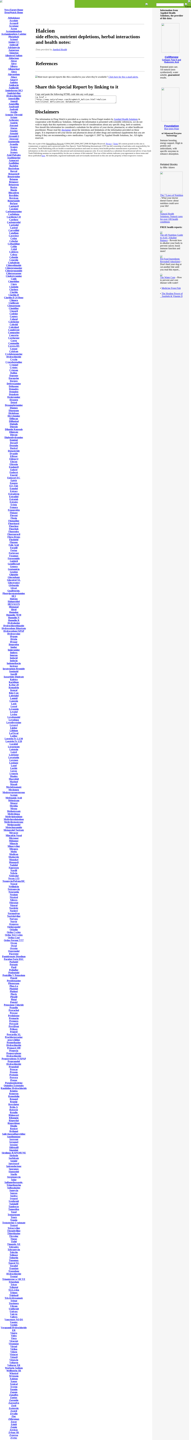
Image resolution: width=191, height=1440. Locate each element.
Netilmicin (14, 886)
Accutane (14, 26)
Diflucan (13, 418)
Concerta (14, 335)
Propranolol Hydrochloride (13, 1062)
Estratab (13, 499)
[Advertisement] (90, 16)
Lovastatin (13, 757)
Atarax (13, 128)
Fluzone (14, 542)
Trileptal (13, 1287)
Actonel (14, 39)
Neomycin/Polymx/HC (14, 881)
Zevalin (14, 1413)
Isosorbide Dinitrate (14, 676)
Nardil (13, 870)
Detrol (14, 402)
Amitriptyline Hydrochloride (13, 94)
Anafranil (14, 106)
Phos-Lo (14, 986)
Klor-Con (14, 693)
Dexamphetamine (14, 405)
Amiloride (14, 88)
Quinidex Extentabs (14, 1085)
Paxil (13, 967)
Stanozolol (14, 1171)
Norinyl (14, 910)
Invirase (14, 666)
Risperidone (14, 1123)
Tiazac (13, 1239)
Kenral (13, 690)
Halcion (14, 598)
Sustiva (13, 1196)
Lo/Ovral (13, 733)
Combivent (13, 330)
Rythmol (13, 1131)
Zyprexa (13, 1435)
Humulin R (13, 620)
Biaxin (13, 190)
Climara (14, 300)
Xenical (14, 1384)
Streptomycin (14, 1177)
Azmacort (14, 160)
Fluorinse (14, 526)
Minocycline (14, 846)
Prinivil (13, 1031)
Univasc (14, 1311)
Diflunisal (14, 421)
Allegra (13, 66)
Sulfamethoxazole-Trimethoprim (13, 1183)
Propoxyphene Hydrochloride (13, 1054)
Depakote (14, 394)
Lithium (14, 730)
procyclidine (14, 1040)
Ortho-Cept (14, 937)
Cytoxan (13, 370)
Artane (13, 117)
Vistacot (14, 1354)
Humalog (13, 612)
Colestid (14, 324)
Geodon (14, 572)
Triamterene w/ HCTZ (13, 1279)
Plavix (14, 994)
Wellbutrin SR (13, 1370)
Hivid (14, 609)
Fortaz (13, 550)
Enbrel (13, 469)
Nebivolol (14, 875)
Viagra (13, 1333)
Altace (14, 77)
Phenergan (13, 983)
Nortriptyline (13, 916)
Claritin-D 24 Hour (13, 297)
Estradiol (13, 496)
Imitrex (13, 652)
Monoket (13, 859)
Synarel (14, 1198)
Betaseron (14, 184)
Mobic (14, 851)
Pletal (14, 999)
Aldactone (14, 58)
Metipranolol (13, 824)
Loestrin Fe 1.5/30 (14, 738)
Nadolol (14, 865)
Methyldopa (14, 814)
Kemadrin (14, 687)
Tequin (13, 1220)
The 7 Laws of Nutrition (171, 195)
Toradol (14, 1265)
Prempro (13, 1021)
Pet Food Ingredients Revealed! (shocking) (170, 260)
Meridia (14, 806)
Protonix (13, 1075)
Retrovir (13, 1109)
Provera (14, 1077)
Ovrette (14, 948)
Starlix (13, 1174)
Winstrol (13, 1373)
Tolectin (14, 1252)
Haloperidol (14, 601)
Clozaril (14, 311)
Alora (14, 71)
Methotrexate (14, 811)
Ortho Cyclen (14, 932)
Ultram (13, 1306)
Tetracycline (14, 1228)
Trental (13, 1276)
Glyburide (14, 585)
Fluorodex (14, 531)
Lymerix (14, 773)
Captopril (14, 206)
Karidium (14, 682)
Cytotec (14, 367)
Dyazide (14, 453)
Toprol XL (13, 1263)
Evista (14, 504)
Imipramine (14, 650)
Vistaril (13, 1357)
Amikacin (14, 85)
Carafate (13, 209)
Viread (13, 1346)
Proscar (14, 1069)
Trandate (14, 1268)
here (43, 155)
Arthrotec (14, 120)
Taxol (14, 1212)
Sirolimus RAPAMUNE (14, 1152)
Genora (14, 566)
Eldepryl (13, 459)
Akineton (14, 53)
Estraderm (13, 494)
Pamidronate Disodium (14, 956)
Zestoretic (14, 1408)
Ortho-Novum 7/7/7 (14, 940)
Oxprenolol (13, 951)
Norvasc (14, 919)
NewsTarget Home (13, 10)
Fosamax (13, 555)
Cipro (14, 284)
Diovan (13, 434)
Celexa (13, 254)
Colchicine (14, 321)
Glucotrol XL (14, 580)
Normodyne (14, 913)
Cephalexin (14, 262)
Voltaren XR (13, 1365)
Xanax (13, 1381)
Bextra (13, 187)
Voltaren (13, 1362)
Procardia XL (14, 1034)
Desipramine (13, 397)
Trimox (13, 1292)
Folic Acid (14, 545)
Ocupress (14, 924)
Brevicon (13, 198)
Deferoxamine (14, 383)
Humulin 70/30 (13, 615)
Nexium (14, 894)
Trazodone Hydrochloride (13, 1272)
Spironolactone (13, 1166)
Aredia (13, 112)
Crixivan (13, 351)
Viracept (13, 1341)
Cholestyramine (14, 276)
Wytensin (14, 1376)
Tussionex (14, 1303)
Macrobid (14, 779)
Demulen (13, 391)
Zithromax (13, 1419)
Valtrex (13, 1317)
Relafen (14, 1091)
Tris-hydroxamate (14, 1298)
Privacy (109, 144)
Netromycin (14, 889)
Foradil (13, 547)
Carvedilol (14, 230)
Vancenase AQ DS (13, 1319)
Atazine (14, 131)
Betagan (14, 179)
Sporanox (14, 1169)
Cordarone (13, 338)
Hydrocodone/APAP (13, 631)
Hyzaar (13, 642)
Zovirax (14, 1429)
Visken (13, 1352)
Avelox (13, 149)
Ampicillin (14, 104)
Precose (14, 1013)
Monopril (14, 862)
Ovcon (13, 943)
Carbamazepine (14, 211)
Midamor (14, 841)
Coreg (14, 340)
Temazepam (14, 1214)
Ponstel (13, 1002)
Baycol (13, 171)
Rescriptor (13, 1104)
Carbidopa (13, 214)
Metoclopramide (14, 827)
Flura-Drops (13, 537)
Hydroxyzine (13, 633)
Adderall (13, 44)
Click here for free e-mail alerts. (123, 77)
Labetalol (14, 695)
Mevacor (13, 832)
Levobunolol (13, 717)
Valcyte (13, 1314)
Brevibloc (14, 195)
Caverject (14, 235)
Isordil (13, 674)
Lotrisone (14, 754)
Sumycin (13, 1190)
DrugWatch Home (13, 12)
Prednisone (13, 1015)
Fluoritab (14, 529)
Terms (115, 144)
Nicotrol (14, 897)
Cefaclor (13, 241)
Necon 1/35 (13, 878)
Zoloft (14, 1424)
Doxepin (14, 445)
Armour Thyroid (13, 114)
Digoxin (14, 426)
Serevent (13, 1139)
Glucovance (14, 582)
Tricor (14, 1284)
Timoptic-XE (13, 1244)
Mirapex (13, 849)
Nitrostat (13, 902)
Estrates (14, 502)
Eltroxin (14, 464)
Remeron (14, 1093)
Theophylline (13, 1230)
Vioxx (14, 1338)
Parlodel (14, 962)
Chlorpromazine (13, 268)
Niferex (13, 900)
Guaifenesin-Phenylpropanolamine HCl (14, 593)
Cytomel (14, 365)
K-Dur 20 (14, 685)
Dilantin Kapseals (14, 429)
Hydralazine (14, 623)
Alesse (14, 61)
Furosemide (14, 558)
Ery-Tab (13, 486)
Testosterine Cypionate (13, 1222)
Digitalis (14, 424)
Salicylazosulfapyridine (13, 1134)
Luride (13, 768)
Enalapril (14, 467)
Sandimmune (13, 1136)
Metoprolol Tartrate (14, 830)
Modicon (13, 854)
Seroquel (13, 1142)
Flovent (14, 515)
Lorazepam (14, 746)
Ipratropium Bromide (14, 668)
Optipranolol (13, 927)
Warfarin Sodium (14, 1368)
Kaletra (14, 679)
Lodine (13, 736)
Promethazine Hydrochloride (13, 1043)
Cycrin (13, 359)
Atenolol (14, 133)
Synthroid (14, 1201)
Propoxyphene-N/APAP (14, 1058)
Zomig (13, 1427)
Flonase (14, 512)
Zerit (13, 1405)
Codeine (14, 313)
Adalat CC (13, 42)
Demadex (14, 389)
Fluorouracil (13, 534)
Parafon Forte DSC (14, 959)
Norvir (13, 921)
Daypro (14, 381)
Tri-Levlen (13, 1290)
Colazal (14, 319)
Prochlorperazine (14, 1037)
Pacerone (14, 953)
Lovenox (13, 760)
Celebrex (13, 252)
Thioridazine (13, 1233)
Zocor (14, 1421)
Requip (13, 1101)
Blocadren (14, 192)
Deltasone (14, 386)
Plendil (13, 997)
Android (13, 109)
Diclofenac (14, 413)
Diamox (14, 408)
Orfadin (14, 929)
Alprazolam (14, 74)
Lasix (14, 703)
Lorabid (14, 744)
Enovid (13, 475)
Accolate (13, 20)
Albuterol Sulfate (13, 55)
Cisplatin (13, 287)
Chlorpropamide (13, 270)
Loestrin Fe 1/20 (14, 741)
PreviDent (14, 1026)
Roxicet (14, 1128)
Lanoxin (14, 701)
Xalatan (14, 1378)
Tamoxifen (13, 1209)
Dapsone (13, 375)
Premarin (14, 1018)
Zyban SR (14, 1432)
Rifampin (14, 1118)
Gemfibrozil (14, 564)
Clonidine (14, 308)
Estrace (14, 491)
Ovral (14, 945)
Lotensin (13, 749)
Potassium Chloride (14, 1005)
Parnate (14, 964)
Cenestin (13, 260)
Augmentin (13, 141)
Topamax (14, 1260)
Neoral (13, 884)
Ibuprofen (14, 644)
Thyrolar (13, 1236)
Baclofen (13, 165)
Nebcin (13, 873)
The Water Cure (167, 277)
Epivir (14, 480)
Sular (14, 1179)
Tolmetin (13, 1257)
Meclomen (14, 789)
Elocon (13, 461)
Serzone (14, 1144)
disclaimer (66, 130)
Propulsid (14, 1066)
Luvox (13, 771)
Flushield (13, 539)
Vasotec (14, 1322)
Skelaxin (13, 1155)
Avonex (14, 152)
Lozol (14, 765)
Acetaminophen (14, 31)
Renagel (14, 1099)
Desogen (14, 399)
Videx (14, 1335)
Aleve (14, 63)
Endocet (14, 472)
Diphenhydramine (13, 437)
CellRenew (171, 57)
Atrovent (13, 139)
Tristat (13, 1300)
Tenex (14, 1217)
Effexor (14, 456)
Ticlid (14, 1241)
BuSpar (14, 203)
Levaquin (14, 709)
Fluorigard (13, 523)
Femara (14, 507)
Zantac (13, 1397)
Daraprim (14, 378)
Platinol (14, 991)
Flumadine (13, 520)
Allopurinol (14, 69)
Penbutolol (13, 972)
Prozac (13, 1080)
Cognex (14, 316)
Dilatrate (13, 432)
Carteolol (14, 225)
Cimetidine (13, 281)
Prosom (14, 1072)
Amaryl (14, 79)
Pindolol (14, 988)
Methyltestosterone (13, 822)
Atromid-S (13, 136)
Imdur (13, 647)
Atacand (13, 125)
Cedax (13, 238)
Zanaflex (13, 1395)
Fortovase (14, 553)
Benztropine (14, 176)
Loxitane (13, 763)
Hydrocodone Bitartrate (14, 628)
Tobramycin (14, 1249)
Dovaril (14, 443)
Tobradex (14, 1247)
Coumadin (13, 343)
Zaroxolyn (14, 1403)
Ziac (13, 1416)
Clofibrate (14, 303)
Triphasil (13, 1295)
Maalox (14, 776)
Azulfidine (14, 163)
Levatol (14, 711)
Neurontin (14, 892)
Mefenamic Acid (14, 797)
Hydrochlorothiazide (13, 625)
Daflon (13, 373)
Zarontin (13, 1400)
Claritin (14, 292)
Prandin (14, 1007)
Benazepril (13, 174)
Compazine (14, 332)
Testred (14, 1225)
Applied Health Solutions (126, 119)
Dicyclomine (14, 416)
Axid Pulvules (14, 155)
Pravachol (14, 1010)
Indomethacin (14, 663)
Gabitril (14, 561)
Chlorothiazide (13, 265)
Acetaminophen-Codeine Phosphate (13, 35)
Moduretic (14, 857)
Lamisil (13, 698)
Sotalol (13, 1161)
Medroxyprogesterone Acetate (14, 793)
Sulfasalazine (13, 1187)
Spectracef (14, 1163)
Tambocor (14, 1206)
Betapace (13, 182)
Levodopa (14, 720)
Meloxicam (13, 800)
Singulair (13, 1150)
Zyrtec (13, 1438)
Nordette (13, 908)
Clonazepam (13, 305)
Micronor (14, 838)
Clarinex (13, 289)
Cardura (13, 219)
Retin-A (14, 1107)
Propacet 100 (13, 1048)
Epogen (14, 483)
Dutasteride (14, 451)
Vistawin (13, 1360)
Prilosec (14, 1029)
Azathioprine (13, 157)
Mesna (13, 808)
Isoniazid (13, 671)
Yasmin (13, 1389)
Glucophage (14, 577)
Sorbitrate (14, 1158)
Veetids (13, 1325)
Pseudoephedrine (14, 1083)
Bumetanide (14, 200)
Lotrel (14, 752)
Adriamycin (14, 47)
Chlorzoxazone (13, 273)
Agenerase (14, 50)
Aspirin (14, 122)
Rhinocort (14, 1115)
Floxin (14, 518)
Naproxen (14, 867)
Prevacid (13, 1023)
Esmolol (14, 488)
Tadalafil (13, 1204)
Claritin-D (14, 295)
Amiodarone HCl (14, 90)
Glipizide (13, 574)
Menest (13, 803)
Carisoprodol (13, 222)
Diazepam (14, 410)
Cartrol (14, 227)
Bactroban (13, 168)
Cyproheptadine (14, 362)
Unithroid (14, 1308)
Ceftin (14, 246)
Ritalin (13, 1126)
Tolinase (14, 1255)
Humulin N (13, 617)
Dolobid (14, 440)
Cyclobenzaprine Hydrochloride (13, 355)
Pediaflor (13, 970)
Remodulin (13, 1096)
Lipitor (13, 728)
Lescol (14, 706)
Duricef (14, 448)
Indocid (14, 658)
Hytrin (13, 639)
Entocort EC (13, 477)
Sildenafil (14, 1147)
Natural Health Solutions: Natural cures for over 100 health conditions (171, 217)
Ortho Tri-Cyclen (14, 935)
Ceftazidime (14, 243)
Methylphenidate (13, 816)
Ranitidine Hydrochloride (14, 1088)
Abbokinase (14, 18)
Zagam (13, 1392)
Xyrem (13, 1386)
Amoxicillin (14, 98)
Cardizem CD (14, 217)
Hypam (13, 636)
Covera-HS (13, 346)
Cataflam (14, 233)
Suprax (13, 1193)
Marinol (14, 781)
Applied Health (60, 49)
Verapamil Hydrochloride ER (14, 1329)
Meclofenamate (13, 787)
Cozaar (13, 348)
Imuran (14, 655)
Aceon (14, 28)
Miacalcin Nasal (14, 835)
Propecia (13, 1050)
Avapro (14, 147)
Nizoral (13, 905)
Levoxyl (14, 725)
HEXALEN (14, 604)
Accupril (13, 23)
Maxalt (13, 784)
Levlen (13, 714)
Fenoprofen (14, 510)
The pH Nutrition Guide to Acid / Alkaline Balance (171, 238)
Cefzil (14, 249)
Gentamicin (14, 569)
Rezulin (14, 1112)
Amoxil (13, 101)
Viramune (14, 1343)
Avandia (14, 144)
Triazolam (14, 1282)
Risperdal (14, 1120)
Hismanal (14, 607)
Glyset (14, 588)
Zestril (13, 1411)
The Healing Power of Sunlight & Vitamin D (171, 294)
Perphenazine (14, 980)
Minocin (14, 843)
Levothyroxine (13, 722)
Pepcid (13, 978)
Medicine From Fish (171, 288)
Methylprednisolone (14, 819)
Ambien (14, 82)
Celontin (13, 257)
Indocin (14, 660)
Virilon (13, 1349)
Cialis (14, 278)
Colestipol (14, 327)
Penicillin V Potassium (14, 975)
